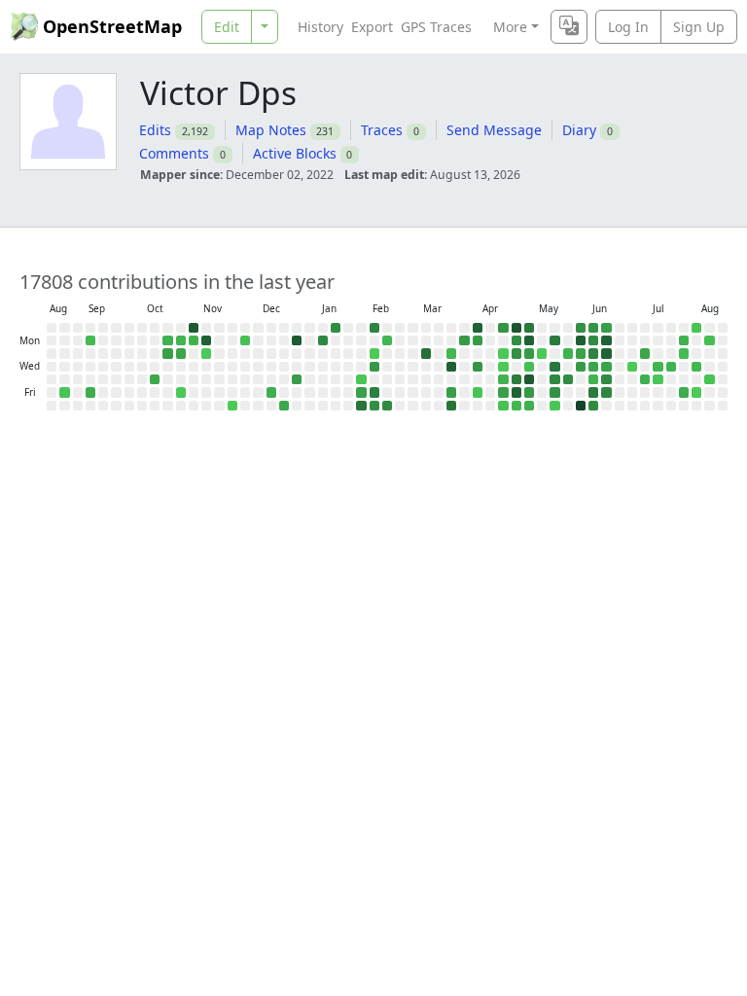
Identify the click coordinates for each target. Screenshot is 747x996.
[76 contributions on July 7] (645, 353)
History (320, 27)
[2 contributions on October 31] (181, 392)
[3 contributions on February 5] (361, 379)
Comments (174, 153)
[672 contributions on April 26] (516, 328)
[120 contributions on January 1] (297, 379)
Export (372, 27)
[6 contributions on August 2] (696, 328)
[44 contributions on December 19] (271, 392)
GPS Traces (436, 27)
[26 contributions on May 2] (516, 405)
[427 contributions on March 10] (426, 353)
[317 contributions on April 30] (516, 379)
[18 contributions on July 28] (684, 353)
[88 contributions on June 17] (606, 367)
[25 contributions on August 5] (696, 367)
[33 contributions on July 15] (657, 367)
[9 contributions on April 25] (503, 405)
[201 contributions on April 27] (516, 340)
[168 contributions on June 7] (593, 328)
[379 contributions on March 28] (451, 405)
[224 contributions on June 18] (606, 379)
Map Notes (270, 130)
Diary (579, 130)
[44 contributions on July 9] (645, 379)
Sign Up (699, 27)
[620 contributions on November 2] (193, 328)
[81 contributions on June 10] (593, 367)
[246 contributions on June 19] (606, 392)
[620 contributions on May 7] (529, 379)
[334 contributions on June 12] (593, 392)
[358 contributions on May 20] (554, 367)
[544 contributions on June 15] (606, 340)
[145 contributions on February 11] (374, 367)
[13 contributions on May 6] (529, 367)
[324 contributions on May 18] (554, 340)
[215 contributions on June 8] (593, 340)
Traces (382, 130)
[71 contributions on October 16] (155, 379)
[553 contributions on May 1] (516, 392)
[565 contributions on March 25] (451, 367)
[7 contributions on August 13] (709, 379)
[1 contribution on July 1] (632, 367)
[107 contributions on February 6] (361, 392)
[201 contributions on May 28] (568, 379)
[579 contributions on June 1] (581, 340)
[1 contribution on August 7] (696, 392)
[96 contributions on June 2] (581, 353)
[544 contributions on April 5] (477, 328)
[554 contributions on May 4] (529, 340)
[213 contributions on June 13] (593, 405)
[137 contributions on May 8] (529, 392)
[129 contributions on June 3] (581, 367)
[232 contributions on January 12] (323, 340)
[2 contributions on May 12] (542, 353)
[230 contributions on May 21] (554, 379)
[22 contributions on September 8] (90, 340)
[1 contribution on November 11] (206, 353)
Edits (155, 130)
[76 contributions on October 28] (181, 353)
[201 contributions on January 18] (335, 328)
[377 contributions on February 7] (361, 405)
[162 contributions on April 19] (503, 328)
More (510, 27)
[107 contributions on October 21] (167, 353)
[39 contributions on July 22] (671, 367)
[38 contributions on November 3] (193, 340)
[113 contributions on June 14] (606, 328)
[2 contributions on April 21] (503, 353)
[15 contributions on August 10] (709, 340)
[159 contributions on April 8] (477, 367)
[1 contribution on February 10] (374, 353)
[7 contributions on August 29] (64, 392)
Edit (226, 27)
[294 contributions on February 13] (374, 392)
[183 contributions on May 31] (581, 328)
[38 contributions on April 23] (503, 379)
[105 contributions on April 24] (503, 392)
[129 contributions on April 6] (477, 340)
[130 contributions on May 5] (529, 353)
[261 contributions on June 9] (593, 353)
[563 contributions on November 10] (206, 340)
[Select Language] (569, 27)
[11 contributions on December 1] (245, 340)
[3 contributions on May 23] (554, 405)
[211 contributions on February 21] (387, 405)
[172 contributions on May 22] (554, 392)
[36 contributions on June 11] (593, 379)
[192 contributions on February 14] (374, 405)
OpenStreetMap (112, 26)
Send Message (494, 130)
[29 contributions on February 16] (387, 340)
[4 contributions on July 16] (657, 379)
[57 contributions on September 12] (90, 392)
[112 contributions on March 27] (451, 392)
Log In (628, 27)
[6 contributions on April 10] (477, 392)
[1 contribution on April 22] (503, 367)
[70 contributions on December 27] (284, 405)
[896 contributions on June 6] (581, 405)
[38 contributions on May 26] (568, 353)
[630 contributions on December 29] (297, 340)
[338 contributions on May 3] (529, 328)
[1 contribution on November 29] (232, 405)
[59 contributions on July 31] (684, 392)
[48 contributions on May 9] (529, 405)
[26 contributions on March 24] (451, 353)
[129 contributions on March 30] (464, 340)
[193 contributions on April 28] (516, 353)
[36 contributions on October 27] (181, 340)
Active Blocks (295, 153)
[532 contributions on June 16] (606, 353)
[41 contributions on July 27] (684, 340)
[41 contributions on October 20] (167, 340)
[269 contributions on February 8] (374, 328)
